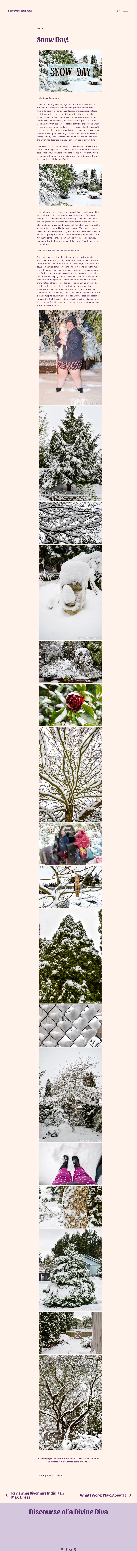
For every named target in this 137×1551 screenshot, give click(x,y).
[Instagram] (62, 1549)
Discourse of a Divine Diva (20, 10)
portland (49, 1475)
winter (60, 1475)
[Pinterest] (75, 1549)
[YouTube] (70, 1549)
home (39, 1475)
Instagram (60, 212)
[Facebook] (66, 1549)
